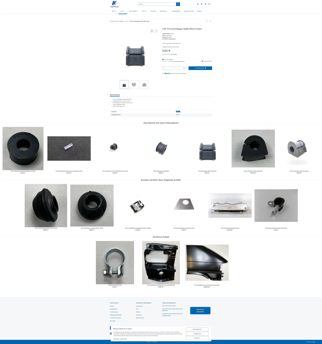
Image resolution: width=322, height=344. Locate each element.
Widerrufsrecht (140, 318)
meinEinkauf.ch (113, 309)
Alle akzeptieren (197, 329)
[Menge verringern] (164, 68)
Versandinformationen (115, 318)
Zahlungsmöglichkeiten (116, 315)
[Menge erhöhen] (184, 68)
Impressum (116, 339)
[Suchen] (178, 4)
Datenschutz (123, 339)
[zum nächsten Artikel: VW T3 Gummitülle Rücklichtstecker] (210, 21)
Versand (174, 54)
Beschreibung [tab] (115, 95)
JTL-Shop (313, 342)
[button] (198, 4)
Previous (4, 151)
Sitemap (138, 312)
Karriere (112, 306)
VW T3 (170, 37)
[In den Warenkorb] (111, 27)
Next (318, 151)
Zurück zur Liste (114, 21)
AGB (137, 309)
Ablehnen (197, 338)
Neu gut (178, 111)
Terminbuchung (114, 312)
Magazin (199, 11)
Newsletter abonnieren (200, 310)
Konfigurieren (197, 334)
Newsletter (113, 321)
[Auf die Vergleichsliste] (152, 31)
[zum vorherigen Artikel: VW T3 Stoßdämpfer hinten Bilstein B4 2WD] (207, 21)
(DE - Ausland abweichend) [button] (178, 61)
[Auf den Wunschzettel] (156, 31)
